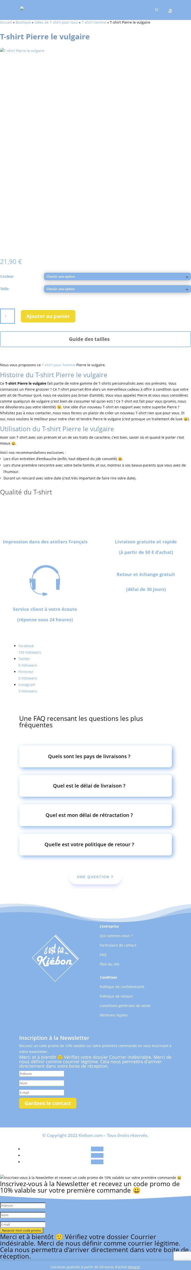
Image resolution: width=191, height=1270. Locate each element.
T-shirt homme (94, 22)
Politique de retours (116, 996)
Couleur (7, 276)
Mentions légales (114, 1015)
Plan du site (109, 964)
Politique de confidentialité (122, 986)
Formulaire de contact (118, 945)
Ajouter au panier (48, 316)
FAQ (103, 954)
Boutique (23, 22)
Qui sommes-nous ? (116, 935)
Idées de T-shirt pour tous (56, 22)
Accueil (6, 22)
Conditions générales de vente (125, 1005)
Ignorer (134, 1267)
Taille (4, 288)
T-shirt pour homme (58, 365)
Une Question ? (95, 877)
